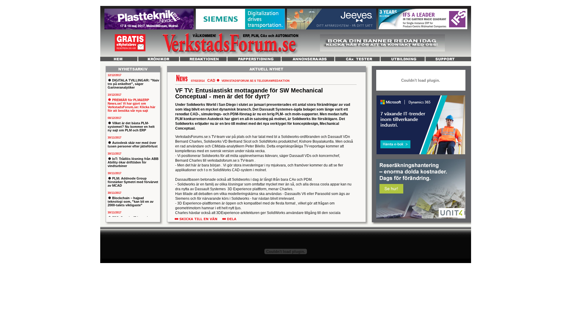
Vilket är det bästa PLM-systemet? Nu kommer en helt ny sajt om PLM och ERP (131, 126)
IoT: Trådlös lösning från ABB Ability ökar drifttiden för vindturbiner (133, 162)
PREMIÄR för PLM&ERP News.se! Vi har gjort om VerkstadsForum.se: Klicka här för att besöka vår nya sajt (131, 105)
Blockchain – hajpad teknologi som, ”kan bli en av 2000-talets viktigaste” (130, 201)
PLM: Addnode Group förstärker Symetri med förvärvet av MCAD (133, 182)
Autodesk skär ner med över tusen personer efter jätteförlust (133, 144)
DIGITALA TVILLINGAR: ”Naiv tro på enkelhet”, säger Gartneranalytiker (133, 83)
